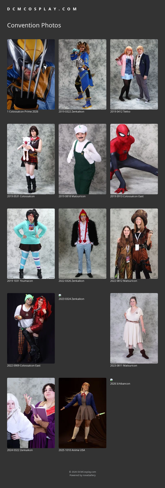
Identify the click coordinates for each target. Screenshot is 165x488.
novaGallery (89, 475)
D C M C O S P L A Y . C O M (42, 8)
